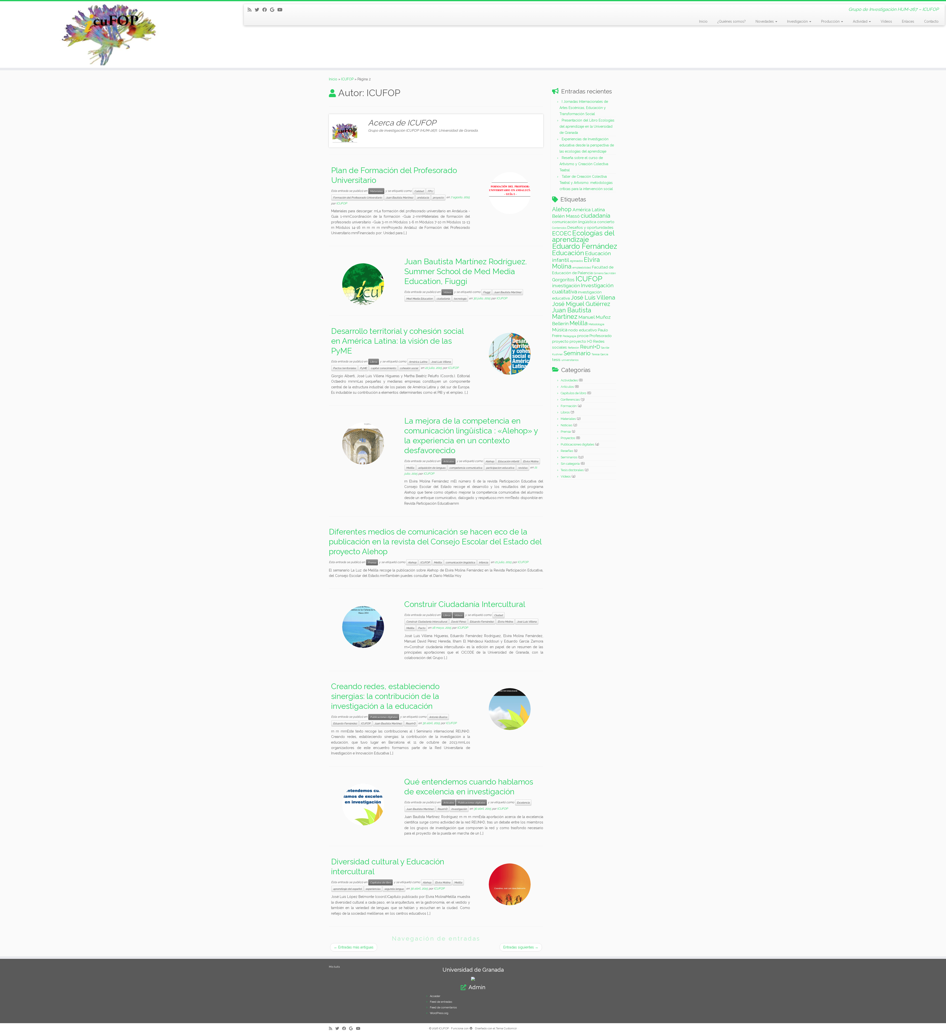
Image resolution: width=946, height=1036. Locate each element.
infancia (483, 562)
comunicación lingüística (460, 562)
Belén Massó (566, 216)
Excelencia (523, 802)
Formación (569, 406)
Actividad (860, 21)
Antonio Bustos (438, 716)
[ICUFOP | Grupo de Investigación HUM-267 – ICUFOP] (109, 34)
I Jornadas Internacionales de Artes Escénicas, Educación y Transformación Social (583, 108)
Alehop (490, 461)
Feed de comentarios (443, 1007)
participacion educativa (500, 467)
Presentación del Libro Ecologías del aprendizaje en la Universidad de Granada (586, 126)
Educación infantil (508, 461)
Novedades (765, 21)
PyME (363, 368)
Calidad (419, 191)
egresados (576, 260)
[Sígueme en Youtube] (281, 9)
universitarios (569, 359)
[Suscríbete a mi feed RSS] (251, 9)
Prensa (372, 562)
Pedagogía (569, 336)
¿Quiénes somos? (731, 21)
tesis (556, 359)
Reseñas (567, 451)
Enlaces (908, 21)
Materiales (376, 191)
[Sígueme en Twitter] (258, 9)
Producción (831, 21)
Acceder (435, 996)
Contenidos (559, 227)
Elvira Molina (530, 461)
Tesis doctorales (572, 470)
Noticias (566, 425)
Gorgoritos (563, 279)
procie (583, 335)
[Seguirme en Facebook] (266, 9)
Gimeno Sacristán (605, 273)
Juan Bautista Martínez (399, 197)
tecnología (460, 298)
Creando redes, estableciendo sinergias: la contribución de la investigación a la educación (385, 696)
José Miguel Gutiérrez (581, 304)
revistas (522, 467)
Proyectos (568, 438)
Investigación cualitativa (583, 288)
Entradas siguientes (520, 947)
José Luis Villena (441, 361)
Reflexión (573, 347)
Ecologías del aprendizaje (583, 236)
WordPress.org (439, 1013)
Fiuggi (486, 292)
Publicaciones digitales (383, 716)
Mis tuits (334, 966)
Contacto (931, 21)
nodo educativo (582, 330)
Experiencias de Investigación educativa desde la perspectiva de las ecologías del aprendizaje (586, 145)
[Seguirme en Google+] (273, 9)
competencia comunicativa (465, 467)
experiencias (373, 888)
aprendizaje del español (347, 888)
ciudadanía (443, 298)
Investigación (798, 21)
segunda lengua (394, 888)
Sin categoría (570, 463)
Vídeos (886, 21)
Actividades (569, 380)
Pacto (421, 627)
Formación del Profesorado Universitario (357, 197)
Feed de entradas (441, 1001)
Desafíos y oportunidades (590, 227)
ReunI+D (411, 723)
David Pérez (458, 621)
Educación (568, 253)
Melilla (410, 467)
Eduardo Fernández (482, 621)
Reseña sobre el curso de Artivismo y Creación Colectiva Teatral (583, 164)
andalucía (423, 197)
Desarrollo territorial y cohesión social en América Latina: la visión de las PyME (397, 340)
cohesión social (409, 368)
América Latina (418, 361)
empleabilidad (582, 267)
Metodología (596, 324)
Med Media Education (419, 298)
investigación (459, 808)
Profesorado (601, 335)
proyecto (438, 197)
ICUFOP (347, 79)
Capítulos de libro (380, 882)
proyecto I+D (581, 341)
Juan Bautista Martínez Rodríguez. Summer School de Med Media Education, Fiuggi (465, 271)
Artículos (448, 461)
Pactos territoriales (344, 368)
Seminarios (569, 457)
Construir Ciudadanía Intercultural (464, 604)
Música (559, 329)
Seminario (577, 353)
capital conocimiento (383, 368)
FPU (430, 191)
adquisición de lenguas (431, 467)
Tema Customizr (506, 1028)
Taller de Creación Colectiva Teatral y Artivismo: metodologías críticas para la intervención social (586, 183)
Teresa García (599, 354)
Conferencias (570, 399)
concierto (605, 221)
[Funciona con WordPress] (471, 1027)
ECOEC (561, 233)
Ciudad (498, 615)
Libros (373, 361)
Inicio (703, 21)
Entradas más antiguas (353, 947)
